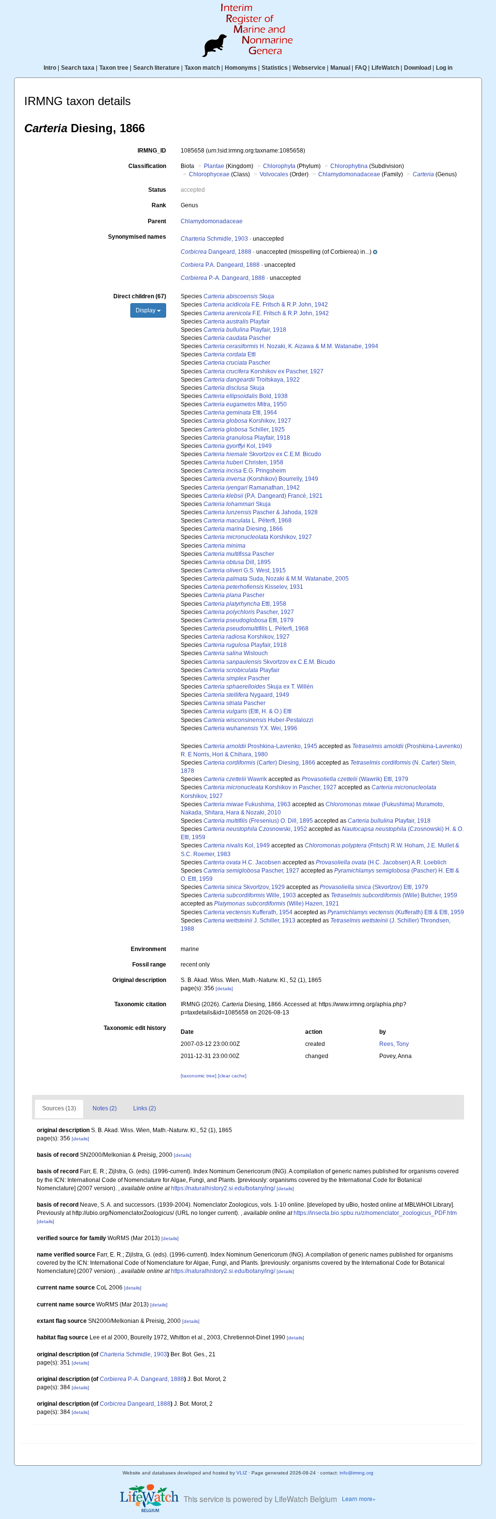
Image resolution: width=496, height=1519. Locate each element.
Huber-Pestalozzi (258, 720)
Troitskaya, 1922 (251, 379)
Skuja (238, 296)
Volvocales (274, 174)
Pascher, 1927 (248, 612)
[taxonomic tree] (199, 1075)
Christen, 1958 (243, 462)
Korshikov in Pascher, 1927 (270, 787)
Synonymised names (137, 236)
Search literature (156, 67)
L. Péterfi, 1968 (247, 520)
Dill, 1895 (237, 562)
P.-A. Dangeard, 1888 (223, 278)
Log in (444, 67)
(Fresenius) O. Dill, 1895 (258, 820)
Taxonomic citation (140, 1004)
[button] (332, 251)
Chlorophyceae (209, 174)
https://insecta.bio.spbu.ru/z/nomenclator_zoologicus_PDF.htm (375, 1213)
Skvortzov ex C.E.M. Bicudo (262, 454)
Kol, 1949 (237, 446)
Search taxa (77, 67)
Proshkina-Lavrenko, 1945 (260, 746)
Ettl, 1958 (244, 603)
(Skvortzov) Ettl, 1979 (374, 887)
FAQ (361, 67)
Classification (147, 166)
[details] (224, 988)
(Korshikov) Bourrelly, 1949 (260, 479)
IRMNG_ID (152, 150)
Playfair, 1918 (244, 329)
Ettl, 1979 (248, 620)
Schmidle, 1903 (214, 238)
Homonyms (241, 67)
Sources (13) (59, 1108)
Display (146, 310)
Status (157, 189)
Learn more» (359, 1498)
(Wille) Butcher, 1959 (394, 895)
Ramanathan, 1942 (251, 487)
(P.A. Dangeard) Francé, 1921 (263, 495)
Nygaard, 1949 (246, 694)
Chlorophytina (349, 166)
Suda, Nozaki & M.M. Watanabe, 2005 (276, 578)
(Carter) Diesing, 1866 (259, 762)
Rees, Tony (394, 1044)
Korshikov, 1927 (247, 420)
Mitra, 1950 (245, 404)
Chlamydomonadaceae (349, 174)
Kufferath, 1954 (248, 912)
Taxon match (202, 67)
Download (417, 67)
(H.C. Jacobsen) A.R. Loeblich (381, 862)
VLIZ (241, 1472)
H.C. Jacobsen (242, 862)
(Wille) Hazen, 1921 (276, 903)
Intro (50, 67)
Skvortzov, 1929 (244, 887)
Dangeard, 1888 (216, 251)
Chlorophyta (279, 166)
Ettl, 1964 (240, 412)
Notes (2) (105, 1108)
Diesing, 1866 (243, 528)
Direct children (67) (139, 296)
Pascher (237, 338)
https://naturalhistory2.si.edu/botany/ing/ (223, 1188)
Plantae (214, 166)
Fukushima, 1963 (247, 804)
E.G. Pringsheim (244, 470)
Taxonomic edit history (135, 1028)
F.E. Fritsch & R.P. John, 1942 (265, 304)
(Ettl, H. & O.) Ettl (247, 711)
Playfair (236, 321)
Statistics (275, 67)
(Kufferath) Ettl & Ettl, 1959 (395, 912)
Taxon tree (113, 67)
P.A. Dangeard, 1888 (220, 264)
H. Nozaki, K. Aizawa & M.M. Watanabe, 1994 (290, 346)
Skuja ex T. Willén (258, 686)
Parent (157, 221)
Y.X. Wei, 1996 (250, 728)
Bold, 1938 (245, 396)
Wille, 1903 (249, 895)
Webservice (309, 67)
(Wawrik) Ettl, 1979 (355, 779)
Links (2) (144, 1108)
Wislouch (235, 653)
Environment (148, 949)
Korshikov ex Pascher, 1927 (263, 371)
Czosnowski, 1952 (255, 829)
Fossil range (149, 964)
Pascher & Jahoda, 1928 (260, 512)
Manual (340, 67)
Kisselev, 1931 (253, 586)
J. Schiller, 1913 (249, 920)
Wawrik (235, 779)
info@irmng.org (356, 1472)
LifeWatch (385, 67)
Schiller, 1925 (244, 429)
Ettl (229, 354)
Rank (159, 205)
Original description (139, 980)
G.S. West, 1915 (244, 570)
